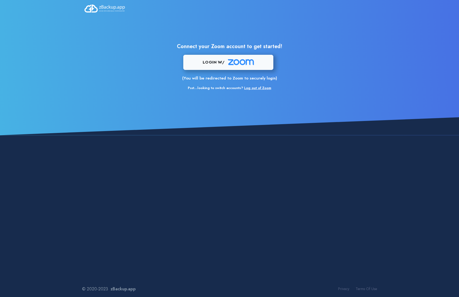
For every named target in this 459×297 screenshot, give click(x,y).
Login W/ (213, 62)
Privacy (343, 288)
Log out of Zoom (257, 87)
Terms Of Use (366, 288)
